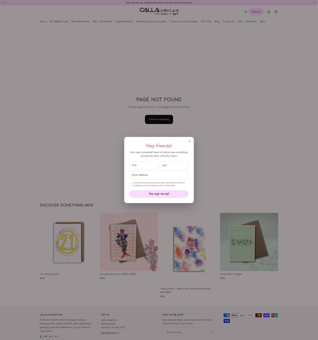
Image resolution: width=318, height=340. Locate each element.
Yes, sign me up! (159, 194)
